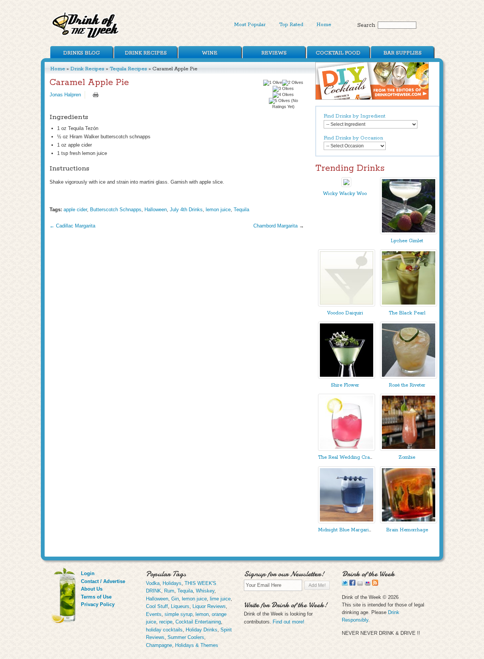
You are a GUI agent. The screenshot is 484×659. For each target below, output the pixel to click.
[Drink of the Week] (86, 38)
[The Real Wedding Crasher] (346, 449)
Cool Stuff (157, 606)
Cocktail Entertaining (198, 622)
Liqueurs (180, 606)
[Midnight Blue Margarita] (346, 521)
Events (153, 614)
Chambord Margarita (275, 226)
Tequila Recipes (128, 68)
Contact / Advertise (103, 581)
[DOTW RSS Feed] (375, 584)
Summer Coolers (186, 637)
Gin (175, 599)
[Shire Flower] (346, 377)
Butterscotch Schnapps (115, 209)
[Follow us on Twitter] (345, 584)
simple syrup (178, 614)
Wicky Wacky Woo (345, 193)
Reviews (274, 53)
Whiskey (205, 591)
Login (88, 573)
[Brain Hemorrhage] (408, 521)
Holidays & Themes (196, 645)
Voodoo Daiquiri (345, 313)
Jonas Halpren (65, 94)
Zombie (407, 457)
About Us (91, 589)
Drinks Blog (81, 53)
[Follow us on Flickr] (368, 584)
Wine (209, 53)
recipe (165, 622)
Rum (169, 591)
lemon (202, 614)
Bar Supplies (402, 53)
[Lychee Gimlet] (408, 232)
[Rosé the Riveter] (408, 377)
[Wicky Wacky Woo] (346, 185)
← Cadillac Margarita (72, 226)
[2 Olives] (292, 83)
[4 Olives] (283, 95)
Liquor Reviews (209, 606)
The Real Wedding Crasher (348, 457)
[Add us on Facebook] (352, 584)
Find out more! (288, 622)
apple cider (75, 209)
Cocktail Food (338, 53)
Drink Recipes (146, 53)
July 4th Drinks (186, 209)
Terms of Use (96, 597)
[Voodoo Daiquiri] (346, 305)
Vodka (153, 583)
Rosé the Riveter (407, 385)
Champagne (159, 645)
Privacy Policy (98, 604)
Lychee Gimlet (407, 241)
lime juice (220, 599)
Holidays (172, 583)
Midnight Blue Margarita (345, 530)
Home (323, 24)
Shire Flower (345, 385)
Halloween (155, 209)
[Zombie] (408, 449)
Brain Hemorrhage (407, 530)
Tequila (241, 209)
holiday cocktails (164, 630)
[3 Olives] (283, 89)
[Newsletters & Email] (360, 584)
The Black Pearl (407, 313)
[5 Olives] (279, 101)
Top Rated (291, 24)
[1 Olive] (272, 83)
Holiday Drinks (201, 630)
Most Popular (250, 24)
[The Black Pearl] (408, 305)
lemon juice (218, 209)
